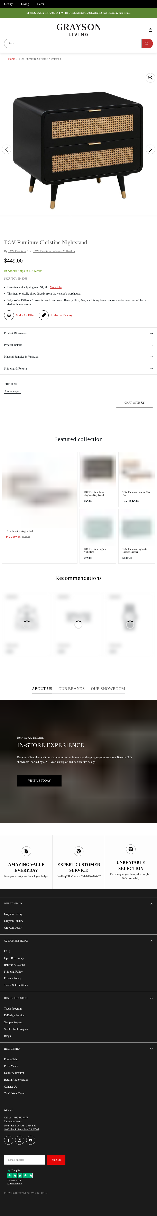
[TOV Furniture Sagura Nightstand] (98, 527)
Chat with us (134, 402)
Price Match (11, 1066)
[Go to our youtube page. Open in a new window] (30, 1140)
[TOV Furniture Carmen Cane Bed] (137, 470)
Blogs (7, 1036)
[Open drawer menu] (6, 30)
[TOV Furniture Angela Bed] (39, 490)
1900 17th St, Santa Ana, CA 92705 (21, 1129)
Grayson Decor (12, 927)
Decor (40, 4)
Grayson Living (13, 914)
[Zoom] (150, 77)
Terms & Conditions (16, 985)
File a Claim (11, 1059)
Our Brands (71, 688)
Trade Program (13, 1008)
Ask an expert (12, 391)
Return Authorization (16, 1079)
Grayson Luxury (13, 920)
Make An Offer (25, 315)
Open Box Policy (14, 958)
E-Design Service (14, 1015)
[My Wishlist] (141, 30)
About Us (42, 688)
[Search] (147, 43)
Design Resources (16, 998)
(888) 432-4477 (20, 1117)
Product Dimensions (15, 333)
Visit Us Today (39, 780)
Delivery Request (14, 1072)
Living (25, 4)
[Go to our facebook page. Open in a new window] (8, 1140)
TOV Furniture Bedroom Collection (54, 251)
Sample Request (13, 1022)
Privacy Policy (12, 978)
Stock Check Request (16, 1029)
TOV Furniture (17, 251)
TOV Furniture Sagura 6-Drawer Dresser (134, 550)
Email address (16, 1159)
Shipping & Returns (15, 368)
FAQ (7, 951)
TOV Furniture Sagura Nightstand (95, 550)
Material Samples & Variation (21, 356)
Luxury (8, 4)
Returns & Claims (14, 964)
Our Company (13, 903)
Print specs (10, 383)
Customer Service (16, 940)
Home (11, 58)
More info (56, 287)
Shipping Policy (13, 971)
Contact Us (10, 1086)
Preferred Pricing (61, 315)
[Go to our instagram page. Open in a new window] (19, 1140)
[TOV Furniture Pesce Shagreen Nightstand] (98, 470)
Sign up (56, 1159)
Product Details (13, 345)
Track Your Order (14, 1093)
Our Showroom (108, 688)
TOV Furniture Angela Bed (19, 531)
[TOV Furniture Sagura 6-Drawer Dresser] (137, 527)
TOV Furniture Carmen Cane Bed (136, 493)
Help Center (12, 1048)
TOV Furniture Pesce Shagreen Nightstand (94, 493)
